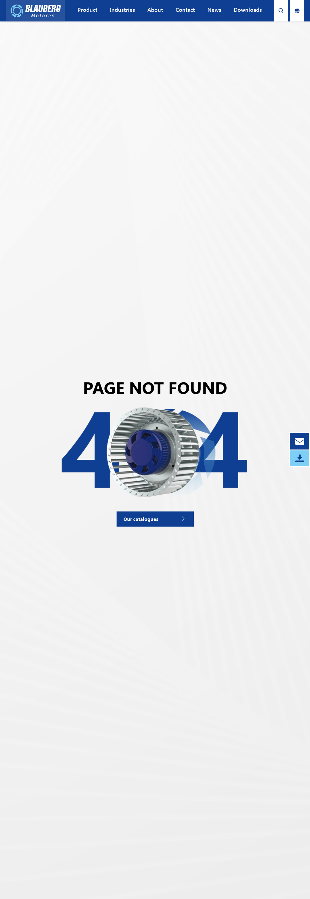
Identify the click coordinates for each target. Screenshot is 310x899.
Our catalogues (141, 519)
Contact (185, 9)
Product (87, 9)
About (155, 9)
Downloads (248, 9)
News (214, 9)
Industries (122, 9)
